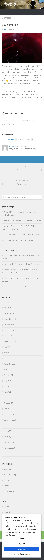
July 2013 (7, 347)
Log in (6, 507)
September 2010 (10, 420)
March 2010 (8, 431)
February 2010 (9, 437)
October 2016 (9, 324)
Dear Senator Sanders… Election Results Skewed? (22, 235)
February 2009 (9, 448)
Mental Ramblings (10, 474)
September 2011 (10, 369)
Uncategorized (8, 18)
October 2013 (9, 336)
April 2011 (7, 397)
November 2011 (10, 364)
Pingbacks (27, 139)
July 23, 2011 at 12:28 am (25, 146)
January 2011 (9, 409)
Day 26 (4, 120)
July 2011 (7, 381)
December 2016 (9, 313)
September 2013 (10, 341)
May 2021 (7, 308)
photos (6, 480)
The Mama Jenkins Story (26, 287)
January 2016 (9, 330)
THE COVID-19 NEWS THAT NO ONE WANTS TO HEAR (22, 220)
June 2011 (7, 386)
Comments (11, 139)
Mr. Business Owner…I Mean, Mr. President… (20, 240)
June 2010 (7, 425)
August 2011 (8, 375)
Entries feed (8, 512)
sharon (11, 146)
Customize (21, 539)
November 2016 (10, 319)
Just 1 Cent (8, 469)
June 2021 (7, 302)
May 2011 (7, 392)
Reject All (22, 544)
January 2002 (9, 453)
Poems (6, 486)
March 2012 (8, 352)
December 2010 (9, 414)
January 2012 (9, 358)
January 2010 (9, 442)
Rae (5, 29)
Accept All (21, 549)
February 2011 (9, 403)
